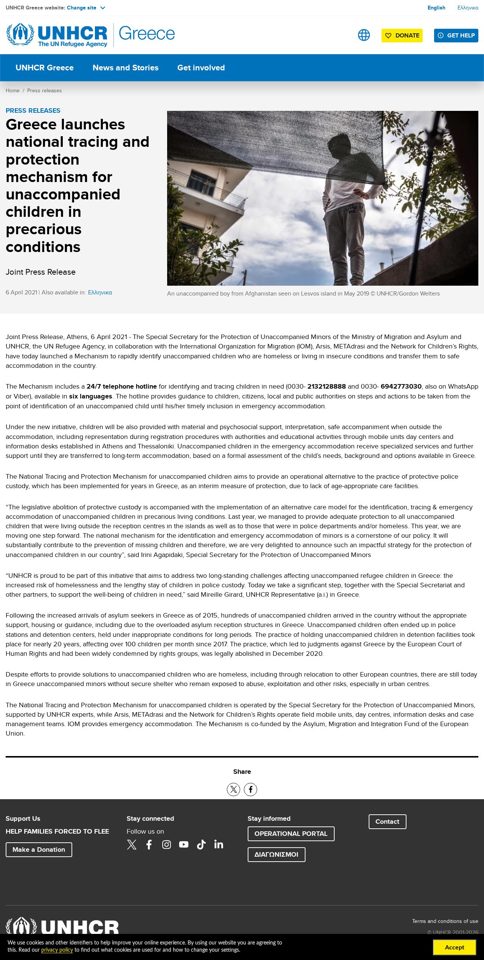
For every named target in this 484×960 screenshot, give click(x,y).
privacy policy (57, 950)
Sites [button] (364, 35)
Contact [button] (387, 821)
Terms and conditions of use (445, 921)
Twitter (132, 845)
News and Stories (125, 67)
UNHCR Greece (45, 67)
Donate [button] (407, 35)
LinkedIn (218, 845)
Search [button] (340, 35)
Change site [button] (81, 7)
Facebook (149, 845)
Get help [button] (461, 35)
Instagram (166, 845)
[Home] (59, 35)
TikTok (201, 845)
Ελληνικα (468, 7)
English (436, 7)
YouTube (184, 845)
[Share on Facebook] (250, 789)
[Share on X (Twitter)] (233, 789)
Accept (454, 947)
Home (13, 90)
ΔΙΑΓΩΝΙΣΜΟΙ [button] (276, 854)
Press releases (44, 90)
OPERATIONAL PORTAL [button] (290, 834)
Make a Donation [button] (38, 849)
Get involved (201, 67)
